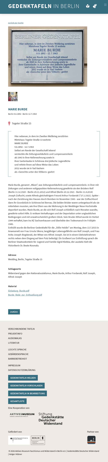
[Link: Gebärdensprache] (95, 5)
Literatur (13, 342)
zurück (14, 311)
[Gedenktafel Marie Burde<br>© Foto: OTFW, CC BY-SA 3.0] (47, 56)
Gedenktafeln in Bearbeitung (27, 393)
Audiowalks (15, 338)
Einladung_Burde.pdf (18, 290)
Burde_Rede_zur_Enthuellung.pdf (25, 294)
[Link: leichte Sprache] (88, 5)
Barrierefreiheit (17, 358)
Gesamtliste (17, 401)
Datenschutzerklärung (21, 370)
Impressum (14, 365)
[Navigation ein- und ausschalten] (105, 4)
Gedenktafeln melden (23, 377)
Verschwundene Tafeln (21, 328)
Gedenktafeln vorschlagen (26, 385)
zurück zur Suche (15, 22)
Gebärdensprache (18, 354)
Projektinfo (15, 333)
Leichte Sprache (17, 349)
